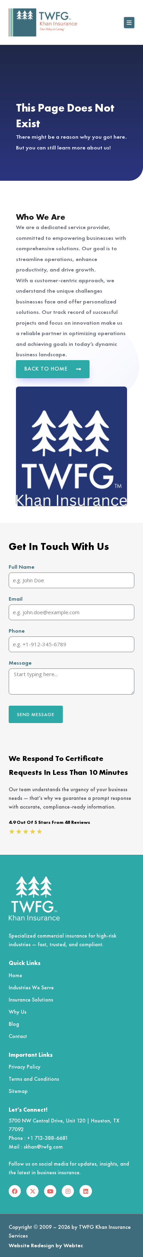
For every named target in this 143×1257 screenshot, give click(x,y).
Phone (17, 630)
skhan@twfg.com (43, 1146)
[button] (129, 22)
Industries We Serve (31, 987)
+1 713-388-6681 (47, 1138)
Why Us (17, 1011)
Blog (14, 1024)
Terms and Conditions (34, 1078)
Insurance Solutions (31, 999)
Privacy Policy (25, 1066)
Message (20, 662)
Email (16, 598)
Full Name (21, 566)
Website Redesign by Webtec (46, 1245)
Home (15, 975)
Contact (18, 1036)
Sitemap (18, 1091)
